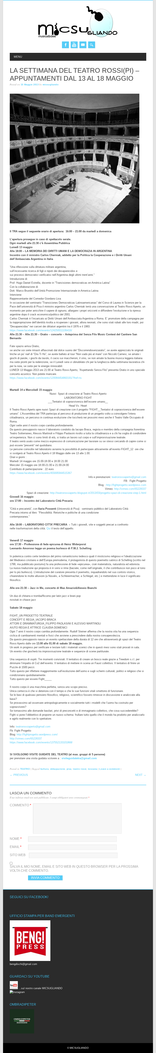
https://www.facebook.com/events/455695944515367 (41, 472)
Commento (20, 805)
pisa (69, 769)
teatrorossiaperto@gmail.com (129, 477)
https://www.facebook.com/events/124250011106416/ (41, 330)
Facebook (65, 44)
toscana (92, 769)
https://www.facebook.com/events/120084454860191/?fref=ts (46, 377)
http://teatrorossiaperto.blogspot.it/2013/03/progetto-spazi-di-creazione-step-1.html (98, 492)
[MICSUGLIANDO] (78, 37)
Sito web (18, 855)
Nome (16, 838)
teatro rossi (80, 769)
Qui (49, 528)
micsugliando (51, 84)
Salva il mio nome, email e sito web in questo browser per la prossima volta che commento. (74, 868)
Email (82, 44)
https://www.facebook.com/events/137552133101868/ (41, 742)
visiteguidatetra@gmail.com (79, 758)
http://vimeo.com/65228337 (130, 488)
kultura (44, 769)
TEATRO (25, 769)
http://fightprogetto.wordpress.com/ (37, 734)
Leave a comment (109, 769)
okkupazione (57, 769)
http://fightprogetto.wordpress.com (126, 484)
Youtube (74, 44)
